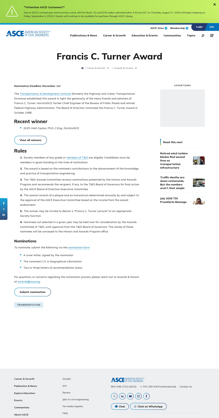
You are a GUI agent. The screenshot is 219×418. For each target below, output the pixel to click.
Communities (172, 35)
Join (65, 385)
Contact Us (186, 386)
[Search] (202, 35)
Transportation (28, 305)
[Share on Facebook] (4, 203)
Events (18, 400)
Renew (66, 392)
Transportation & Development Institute (45, 93)
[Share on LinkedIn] (4, 214)
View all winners (30, 140)
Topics (191, 35)
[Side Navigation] (211, 35)
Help (65, 413)
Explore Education (24, 393)
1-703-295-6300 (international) (158, 386)
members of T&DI (77, 157)
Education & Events (145, 35)
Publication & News (25, 385)
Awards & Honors (123, 67)
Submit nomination (32, 292)
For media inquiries (73, 406)
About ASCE (21, 414)
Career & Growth (114, 35)
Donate (67, 378)
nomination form (78, 247)
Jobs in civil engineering (76, 399)
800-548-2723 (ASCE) (123, 386)
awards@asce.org (29, 281)
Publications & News (83, 35)
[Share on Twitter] (4, 209)
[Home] (82, 68)
